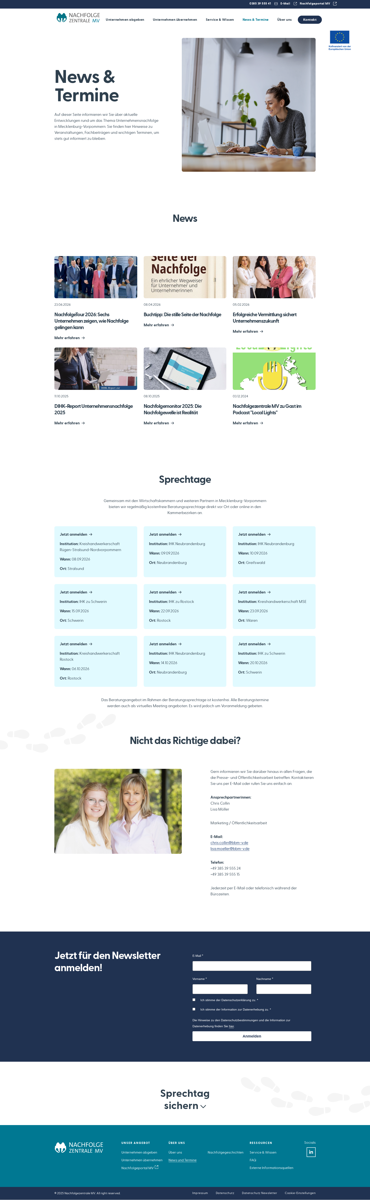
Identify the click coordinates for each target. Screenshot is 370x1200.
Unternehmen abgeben (125, 19)
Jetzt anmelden (73, 535)
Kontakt (310, 19)
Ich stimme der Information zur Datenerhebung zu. (234, 1009)
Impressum (200, 1193)
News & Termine (256, 19)
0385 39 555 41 (260, 3)
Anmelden (252, 1036)
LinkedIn (311, 1152)
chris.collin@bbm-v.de (229, 843)
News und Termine (183, 1160)
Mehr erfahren (67, 338)
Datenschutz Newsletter (259, 1193)
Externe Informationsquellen (271, 1168)
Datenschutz (225, 1193)
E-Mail (285, 3)
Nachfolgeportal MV (315, 3)
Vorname (198, 979)
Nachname (263, 979)
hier (231, 1026)
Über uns (284, 19)
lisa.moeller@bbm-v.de (229, 849)
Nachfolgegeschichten (225, 1152)
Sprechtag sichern (185, 1100)
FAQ (253, 1160)
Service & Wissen (220, 19)
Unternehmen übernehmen (175, 19)
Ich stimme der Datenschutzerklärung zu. (228, 1000)
